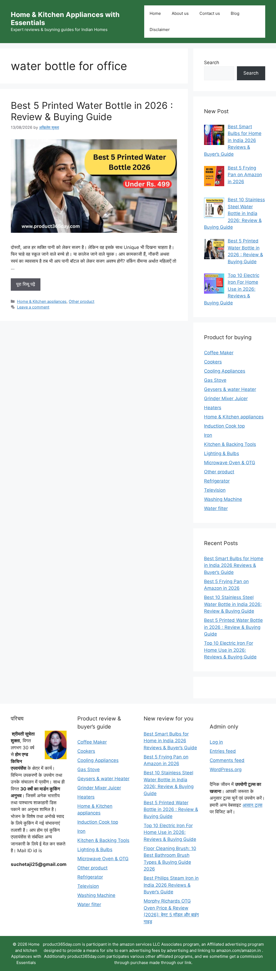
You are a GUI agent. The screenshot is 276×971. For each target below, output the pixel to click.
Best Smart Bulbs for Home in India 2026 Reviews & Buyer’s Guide (233, 565)
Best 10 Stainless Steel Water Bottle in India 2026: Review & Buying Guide (233, 604)
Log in (216, 742)
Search (211, 62)
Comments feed (227, 760)
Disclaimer (160, 29)
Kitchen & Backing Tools (230, 444)
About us (180, 13)
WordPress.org (226, 769)
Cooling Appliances (224, 371)
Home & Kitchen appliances (42, 301)
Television (215, 490)
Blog (235, 13)
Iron (208, 435)
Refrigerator (217, 481)
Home (155, 13)
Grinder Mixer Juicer (226, 398)
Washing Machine (223, 499)
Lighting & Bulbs (221, 453)
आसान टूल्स (252, 805)
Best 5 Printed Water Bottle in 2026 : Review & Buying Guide (92, 111)
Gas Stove (215, 380)
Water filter (216, 508)
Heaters (212, 407)
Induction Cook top (224, 426)
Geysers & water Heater (230, 389)
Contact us (209, 13)
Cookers (213, 362)
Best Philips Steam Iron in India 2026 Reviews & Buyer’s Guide (171, 884)
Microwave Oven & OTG (229, 462)
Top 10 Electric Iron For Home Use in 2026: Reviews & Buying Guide (230, 650)
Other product (81, 301)
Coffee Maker (218, 352)
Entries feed (223, 751)
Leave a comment (33, 307)
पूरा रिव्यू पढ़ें (25, 284)
